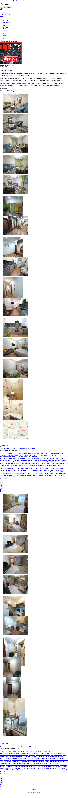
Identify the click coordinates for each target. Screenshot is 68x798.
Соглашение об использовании (24, 1)
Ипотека (5, 27)
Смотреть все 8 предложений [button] (21, 92)
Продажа (5, 20)
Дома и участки (7, 24)
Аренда (5, 19)
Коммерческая (7, 25)
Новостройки (7, 22)
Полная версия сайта (34, 792)
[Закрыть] (1, 2)
